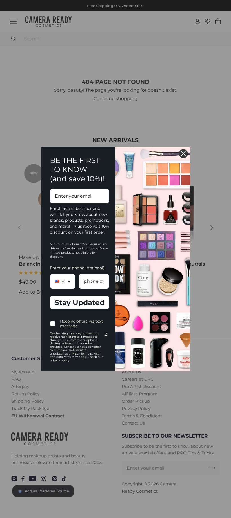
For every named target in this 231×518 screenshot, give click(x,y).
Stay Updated (80, 302)
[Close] (183, 153)
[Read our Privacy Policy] (106, 334)
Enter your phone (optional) (77, 267)
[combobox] (62, 281)
